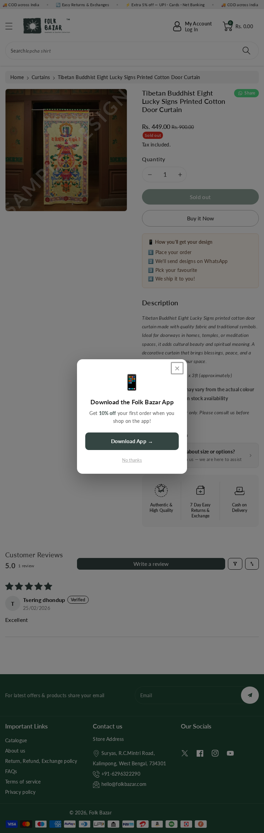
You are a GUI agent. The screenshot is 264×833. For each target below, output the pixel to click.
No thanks (132, 460)
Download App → (132, 441)
